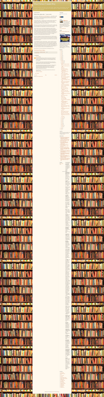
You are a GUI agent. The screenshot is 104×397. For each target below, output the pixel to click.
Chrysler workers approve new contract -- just (64, 72)
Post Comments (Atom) (40, 76)
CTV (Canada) (62, 375)
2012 (61, 54)
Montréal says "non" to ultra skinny (65, 113)
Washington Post (62, 387)
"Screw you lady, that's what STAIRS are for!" (65, 100)
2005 (61, 129)
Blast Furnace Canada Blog (44, 4)
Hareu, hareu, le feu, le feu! (64, 87)
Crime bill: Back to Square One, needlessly (65, 83)
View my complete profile (63, 28)
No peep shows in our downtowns (65, 84)
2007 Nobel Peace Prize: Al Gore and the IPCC (65, 94)
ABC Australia (62, 372)
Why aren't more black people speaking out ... (64, 89)
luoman (53, 391)
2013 (61, 53)
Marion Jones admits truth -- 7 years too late (65, 107)
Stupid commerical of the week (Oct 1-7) (65, 115)
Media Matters (62, 381)
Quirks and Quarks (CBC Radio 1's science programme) (64, 144)
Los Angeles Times (62, 380)
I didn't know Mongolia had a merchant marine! (64, 78)
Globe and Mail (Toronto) (63, 377)
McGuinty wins (63, 96)
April (62, 123)
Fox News (61, 376)
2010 (61, 56)
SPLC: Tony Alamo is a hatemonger (65, 76)
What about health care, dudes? (64, 103)
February (62, 125)
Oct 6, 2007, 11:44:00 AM (39, 71)
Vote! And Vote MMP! (63, 98)
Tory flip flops (62, 116)
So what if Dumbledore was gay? (65, 74)
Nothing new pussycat (63, 86)
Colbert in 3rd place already (64, 73)
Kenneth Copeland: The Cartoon (65, 111)
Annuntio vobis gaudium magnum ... (65, 85)
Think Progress (62, 384)
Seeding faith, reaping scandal (64, 90)
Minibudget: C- (63, 67)
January (62, 126)
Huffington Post (62, 379)
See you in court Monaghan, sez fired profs (65, 80)
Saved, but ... (62, 110)
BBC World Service (62, 373)
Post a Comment (37, 73)
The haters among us (63, 75)
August (62, 118)
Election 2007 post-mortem (64, 95)
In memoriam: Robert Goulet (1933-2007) (65, 66)
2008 (61, 58)
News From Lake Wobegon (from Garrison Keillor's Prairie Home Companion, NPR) (64, 143)
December (62, 60)
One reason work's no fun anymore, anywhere (65, 92)
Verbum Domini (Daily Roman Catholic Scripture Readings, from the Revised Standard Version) (65, 154)
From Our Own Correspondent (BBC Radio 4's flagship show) (64, 140)
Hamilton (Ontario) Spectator (63, 378)
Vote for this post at (39, 50)
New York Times (62, 382)
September (62, 117)
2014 (61, 52)
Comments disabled (63, 97)
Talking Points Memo (62, 383)
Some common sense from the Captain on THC (64, 70)
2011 (61, 55)
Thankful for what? (63, 104)
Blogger (58, 391)
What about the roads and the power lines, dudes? (65, 108)
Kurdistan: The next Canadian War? (65, 81)
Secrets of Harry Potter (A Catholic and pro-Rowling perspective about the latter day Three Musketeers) (65, 151)
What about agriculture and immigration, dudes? (64, 102)
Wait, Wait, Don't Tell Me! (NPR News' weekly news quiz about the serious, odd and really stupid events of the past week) (65, 159)
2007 (61, 59)
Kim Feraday (37, 56)
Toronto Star (61, 386)
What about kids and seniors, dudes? (65, 105)
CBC (61, 374)
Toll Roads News (62, 385)
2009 (61, 57)
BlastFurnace (66, 20)
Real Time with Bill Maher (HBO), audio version (64, 146)
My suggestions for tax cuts (64, 68)
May (61, 122)
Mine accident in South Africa (64, 112)
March (62, 124)
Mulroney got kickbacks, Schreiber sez (65, 64)
